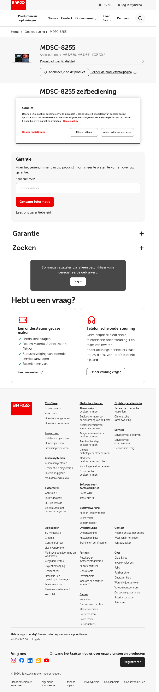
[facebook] (21, 660)
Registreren (133, 662)
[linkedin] (30, 660)
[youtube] (46, 660)
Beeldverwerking (90, 507)
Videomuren (52, 488)
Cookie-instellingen (34, 132)
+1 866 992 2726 (25, 639)
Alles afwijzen (84, 132)
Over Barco (106, 18)
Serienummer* (25, 179)
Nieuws (53, 18)
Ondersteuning (85, 18)
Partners (123, 18)
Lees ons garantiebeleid (33, 212)
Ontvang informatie (34, 202)
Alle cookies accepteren (117, 132)
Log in (78, 281)
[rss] (38, 660)
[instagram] (13, 660)
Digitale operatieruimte (128, 403)
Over (117, 552)
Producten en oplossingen (27, 18)
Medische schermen (91, 403)
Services (119, 429)
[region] (78, 121)
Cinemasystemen (55, 458)
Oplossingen (52, 527)
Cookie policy (70, 121)
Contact (66, 18)
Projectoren (52, 433)
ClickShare (51, 403)
